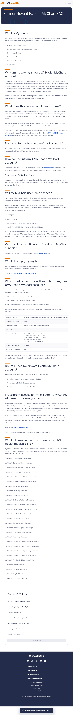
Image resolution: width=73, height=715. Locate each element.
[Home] (10, 3)
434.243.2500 (44, 253)
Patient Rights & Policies (36, 685)
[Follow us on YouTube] (41, 661)
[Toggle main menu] (69, 2)
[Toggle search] (64, 2)
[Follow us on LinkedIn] (45, 661)
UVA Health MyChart (47, 168)
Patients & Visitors (17, 594)
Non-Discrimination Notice (36, 682)
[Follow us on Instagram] (36, 661)
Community (31, 670)
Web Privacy (36, 688)
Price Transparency (36, 693)
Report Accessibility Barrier (37, 691)
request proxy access (20, 427)
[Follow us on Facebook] (28, 661)
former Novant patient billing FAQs (23, 273)
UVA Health (31, 666)
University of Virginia (34, 678)
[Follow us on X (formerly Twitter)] (32, 661)
